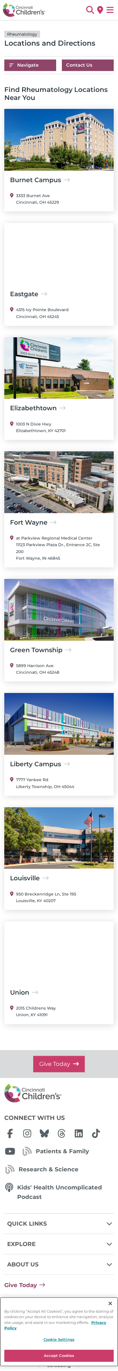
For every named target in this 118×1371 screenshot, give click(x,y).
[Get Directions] (100, 10)
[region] (59, 1331)
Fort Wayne (29, 522)
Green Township (36, 650)
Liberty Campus (35, 764)
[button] (90, 10)
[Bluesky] (44, 1133)
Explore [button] (21, 1244)
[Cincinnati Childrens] (59, 1093)
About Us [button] (23, 1264)
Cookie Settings (59, 1339)
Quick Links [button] (27, 1223)
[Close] (110, 1303)
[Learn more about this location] (59, 140)
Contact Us (79, 65)
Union (19, 992)
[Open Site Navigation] (110, 10)
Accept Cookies (59, 1355)
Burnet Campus (35, 180)
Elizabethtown (33, 408)
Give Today (54, 1063)
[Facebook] (10, 1133)
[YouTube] (10, 1151)
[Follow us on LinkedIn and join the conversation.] (78, 1133)
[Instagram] (27, 1133)
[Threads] (61, 1133)
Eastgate (24, 294)
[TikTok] (96, 1133)
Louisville (25, 878)
